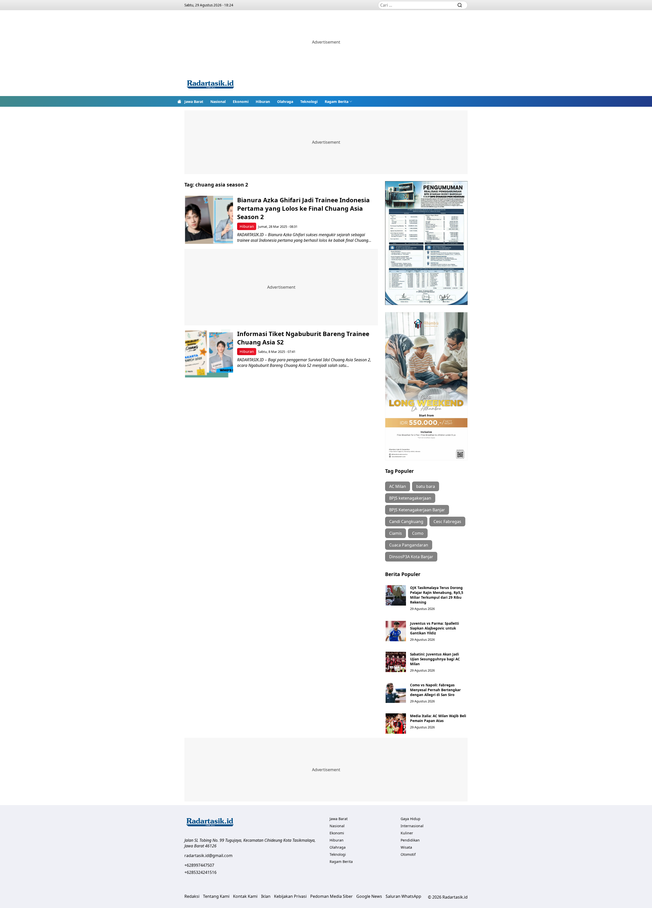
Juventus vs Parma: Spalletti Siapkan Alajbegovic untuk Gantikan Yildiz (434, 628)
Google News (369, 896)
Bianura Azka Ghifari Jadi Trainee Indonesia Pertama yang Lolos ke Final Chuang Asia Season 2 (303, 208)
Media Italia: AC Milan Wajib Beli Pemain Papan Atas (438, 718)
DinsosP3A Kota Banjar (411, 556)
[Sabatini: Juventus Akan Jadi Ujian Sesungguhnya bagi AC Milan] (396, 662)
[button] (338, 101)
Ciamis (395, 533)
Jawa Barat (193, 101)
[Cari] (459, 5)
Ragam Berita (336, 101)
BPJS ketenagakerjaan (410, 498)
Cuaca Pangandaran (408, 545)
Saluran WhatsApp (403, 896)
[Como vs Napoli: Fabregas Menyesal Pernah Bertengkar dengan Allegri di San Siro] (396, 693)
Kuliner (407, 833)
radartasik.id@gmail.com (208, 855)
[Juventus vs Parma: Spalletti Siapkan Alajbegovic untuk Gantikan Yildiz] (396, 631)
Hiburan (263, 101)
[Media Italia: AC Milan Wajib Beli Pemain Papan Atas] (396, 723)
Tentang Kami (216, 896)
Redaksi (191, 896)
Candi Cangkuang (406, 521)
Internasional (412, 825)
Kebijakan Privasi (290, 896)
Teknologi (309, 101)
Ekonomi (241, 101)
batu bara (425, 486)
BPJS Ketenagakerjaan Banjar (417, 510)
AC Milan (397, 486)
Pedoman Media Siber (331, 896)
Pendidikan (410, 840)
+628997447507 (199, 865)
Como (418, 533)
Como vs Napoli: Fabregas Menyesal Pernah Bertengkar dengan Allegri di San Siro (435, 690)
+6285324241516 (200, 872)
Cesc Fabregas (447, 521)
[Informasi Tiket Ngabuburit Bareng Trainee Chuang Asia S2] (209, 353)
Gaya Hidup (410, 818)
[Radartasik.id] (210, 85)
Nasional (218, 101)
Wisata (406, 847)
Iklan (265, 896)
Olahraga (285, 101)
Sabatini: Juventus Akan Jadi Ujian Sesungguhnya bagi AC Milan (435, 659)
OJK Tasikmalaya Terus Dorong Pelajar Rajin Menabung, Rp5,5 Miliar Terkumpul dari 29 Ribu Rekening (436, 595)
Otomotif (408, 854)
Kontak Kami (245, 896)
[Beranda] (179, 101)
